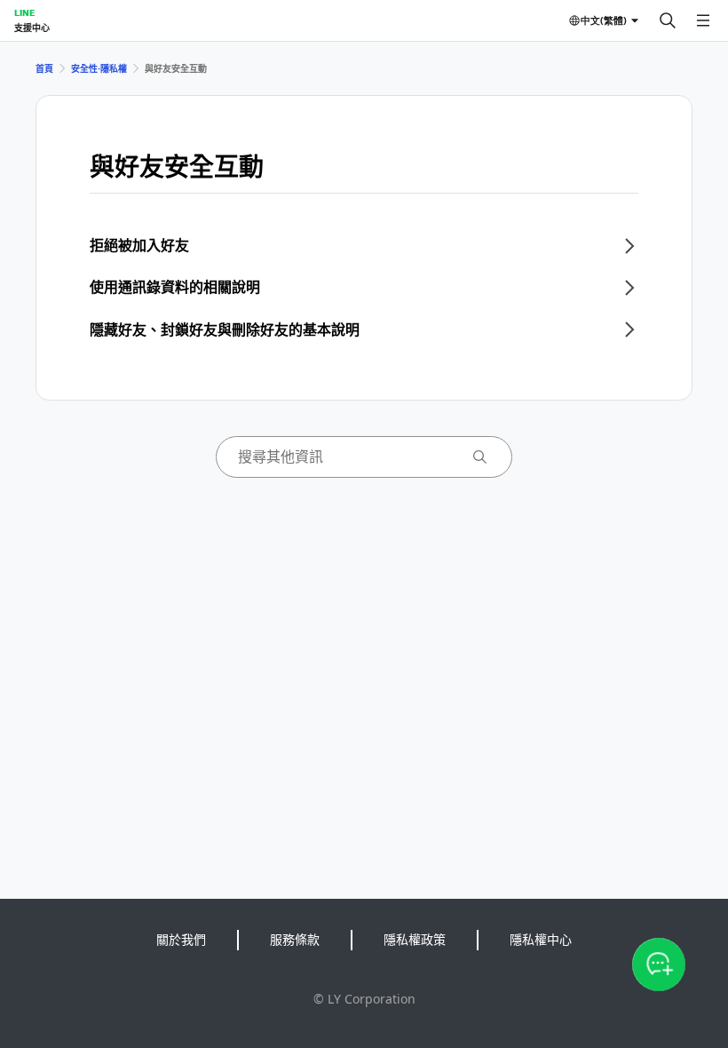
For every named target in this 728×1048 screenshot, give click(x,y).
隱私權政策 (415, 939)
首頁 (44, 68)
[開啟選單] (703, 20)
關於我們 (181, 939)
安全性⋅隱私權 (99, 68)
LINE (24, 12)
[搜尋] (667, 20)
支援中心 (32, 27)
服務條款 (295, 939)
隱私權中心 (541, 939)
